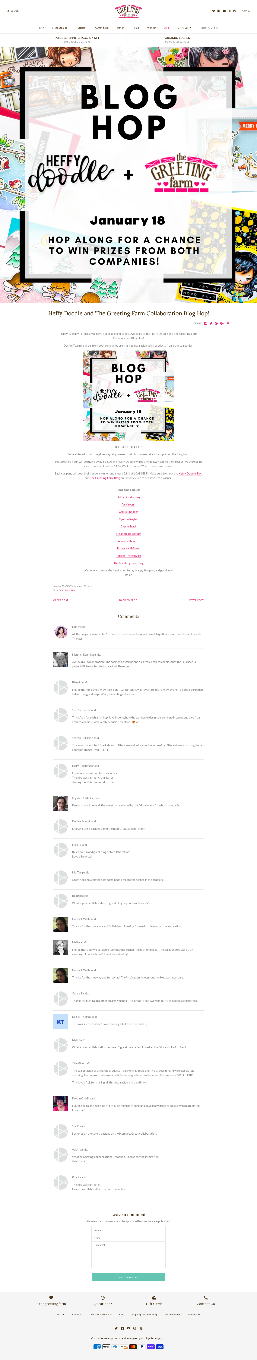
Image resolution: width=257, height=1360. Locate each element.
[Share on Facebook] (205, 323)
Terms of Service (100, 1314)
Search (61, 1314)
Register (204, 27)
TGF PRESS (183, 27)
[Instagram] (229, 11)
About (77, 1314)
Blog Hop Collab (67, 590)
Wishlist (151, 27)
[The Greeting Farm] (128, 6)
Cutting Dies (102, 27)
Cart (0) (246, 10)
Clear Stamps (61, 27)
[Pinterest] (234, 11)
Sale (136, 27)
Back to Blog (128, 600)
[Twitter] (213, 11)
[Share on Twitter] (211, 323)
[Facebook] (218, 11)
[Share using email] (228, 323)
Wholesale (194, 1314)
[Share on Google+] (222, 323)
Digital (83, 27)
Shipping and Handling (144, 1314)
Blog (166, 27)
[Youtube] (224, 11)
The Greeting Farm (108, 1338)
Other (122, 27)
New (42, 27)
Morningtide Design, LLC (153, 1338)
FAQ (121, 1314)
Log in (214, 27)
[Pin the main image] (216, 323)
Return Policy (173, 1314)
